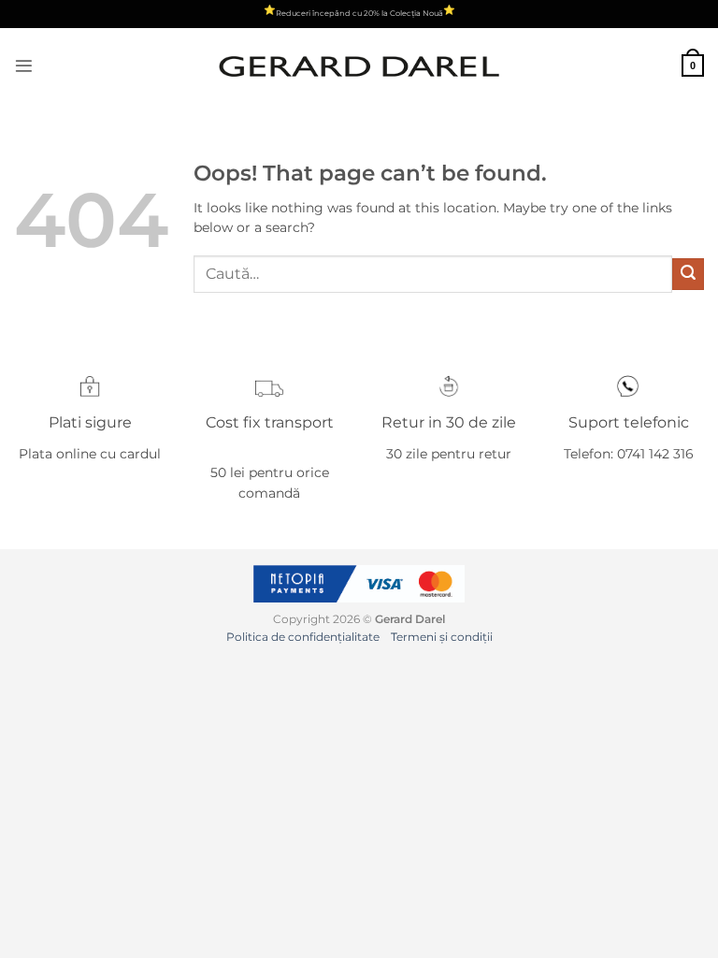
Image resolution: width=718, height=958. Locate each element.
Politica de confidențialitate (303, 637)
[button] (24, 66)
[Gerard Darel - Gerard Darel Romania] (359, 65)
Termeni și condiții (442, 637)
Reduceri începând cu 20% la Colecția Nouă (359, 13)
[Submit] (688, 274)
